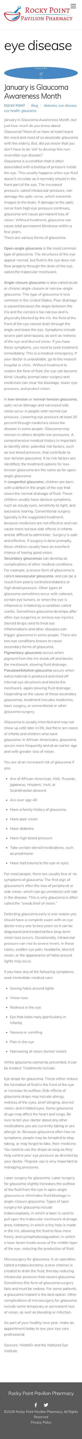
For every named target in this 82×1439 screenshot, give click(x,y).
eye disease (68, 106)
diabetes (50, 106)
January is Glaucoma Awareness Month (36, 91)
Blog (34, 106)
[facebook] (35, 1404)
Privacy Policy (41, 1422)
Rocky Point (14, 105)
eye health (12, 111)
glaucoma (28, 111)
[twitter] (46, 1404)
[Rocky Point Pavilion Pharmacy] (38, 21)
